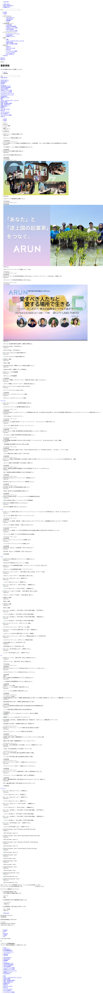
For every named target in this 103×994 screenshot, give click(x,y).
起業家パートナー (5, 97)
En (5, 120)
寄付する (3, 58)
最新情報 (5, 954)
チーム (2, 84)
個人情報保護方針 (29, 886)
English (5, 13)
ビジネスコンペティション (7, 93)
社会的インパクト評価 (6, 90)
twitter (4, 931)
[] (20, 76)
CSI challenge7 (4, 96)
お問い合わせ (6, 4)
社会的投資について (6, 86)
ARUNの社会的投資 (6, 87)
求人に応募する (4, 113)
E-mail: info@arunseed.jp (6, 927)
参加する (3, 107)
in (3, 932)
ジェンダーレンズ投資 (6, 91)
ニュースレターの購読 (6, 115)
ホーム (5, 947)
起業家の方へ (6, 7)
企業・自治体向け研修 (6, 103)
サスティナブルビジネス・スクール (9, 100)
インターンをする (5, 112)
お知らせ (5, 55)
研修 (2, 98)
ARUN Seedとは (5, 80)
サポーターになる (5, 109)
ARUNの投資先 (4, 88)
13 (4, 400)
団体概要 (3, 83)
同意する (9, 889)
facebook (5, 930)
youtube (5, 935)
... (3, 400)
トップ (5, 72)
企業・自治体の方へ (8, 5)
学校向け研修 (4, 101)
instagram (5, 933)
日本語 (5, 12)
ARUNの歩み (4, 81)
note (4, 936)
